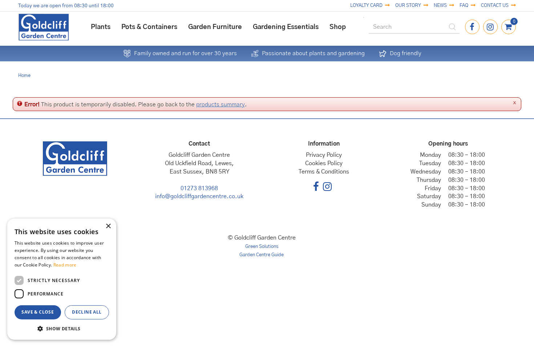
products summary (220, 104)
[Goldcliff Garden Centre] (43, 27)
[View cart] (508, 27)
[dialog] (61, 279)
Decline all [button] (86, 312)
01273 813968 (199, 188)
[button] (62, 328)
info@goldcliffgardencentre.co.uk (199, 196)
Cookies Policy (324, 163)
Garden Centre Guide (261, 255)
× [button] (108, 226)
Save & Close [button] (37, 312)
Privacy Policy (324, 155)
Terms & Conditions (324, 172)
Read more (65, 265)
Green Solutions (261, 246)
